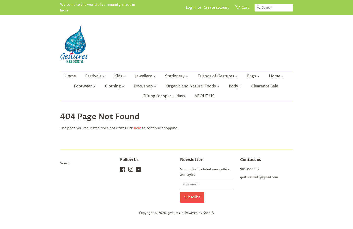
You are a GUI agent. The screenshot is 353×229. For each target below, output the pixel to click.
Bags (252, 76)
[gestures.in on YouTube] (138, 170)
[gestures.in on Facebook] (123, 170)
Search (65, 163)
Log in (191, 7)
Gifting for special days (163, 96)
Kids (118, 76)
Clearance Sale (264, 86)
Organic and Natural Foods (191, 86)
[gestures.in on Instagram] (130, 170)
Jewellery (144, 76)
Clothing (113, 86)
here (137, 128)
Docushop (144, 86)
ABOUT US (204, 96)
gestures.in (175, 213)
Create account (216, 7)
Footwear (83, 86)
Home (70, 76)
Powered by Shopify (199, 213)
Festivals (93, 76)
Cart (245, 7)
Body (234, 86)
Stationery (175, 76)
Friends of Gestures (216, 76)
